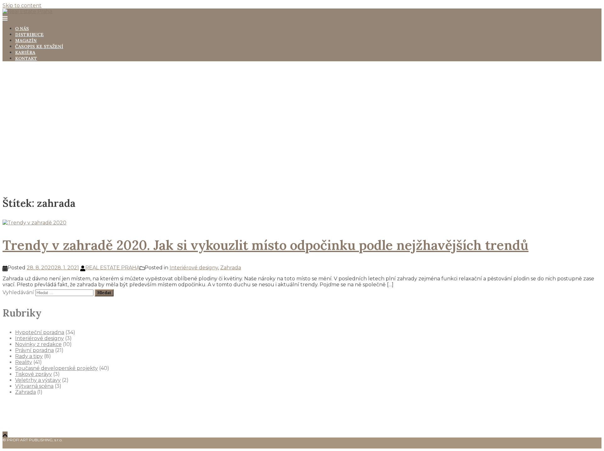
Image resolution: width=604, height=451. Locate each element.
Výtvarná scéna (34, 386)
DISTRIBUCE (29, 34)
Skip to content (22, 5)
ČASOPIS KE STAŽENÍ (39, 46)
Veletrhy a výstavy (38, 380)
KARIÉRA (25, 52)
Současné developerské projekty (56, 368)
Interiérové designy (194, 268)
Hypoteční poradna (39, 332)
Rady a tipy (29, 356)
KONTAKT (26, 58)
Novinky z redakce (38, 344)
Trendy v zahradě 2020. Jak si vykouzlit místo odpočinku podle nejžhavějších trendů (265, 245)
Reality (23, 362)
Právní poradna (34, 350)
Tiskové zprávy (33, 374)
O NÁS (22, 28)
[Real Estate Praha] (27, 11)
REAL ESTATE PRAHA (112, 268)
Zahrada (230, 268)
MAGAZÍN (26, 40)
